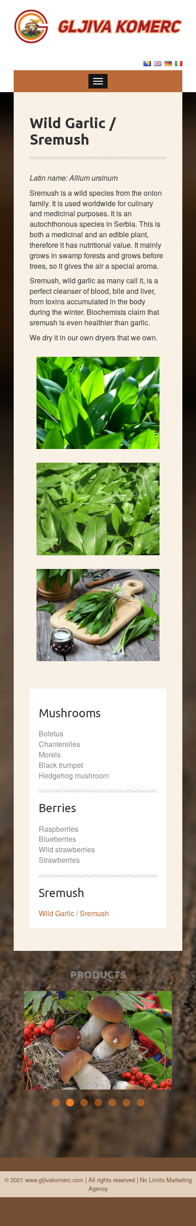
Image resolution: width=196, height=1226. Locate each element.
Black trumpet (61, 765)
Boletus (51, 733)
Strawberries (59, 860)
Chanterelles (59, 744)
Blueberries (57, 839)
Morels (50, 754)
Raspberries (58, 829)
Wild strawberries (67, 849)
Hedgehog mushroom (74, 775)
